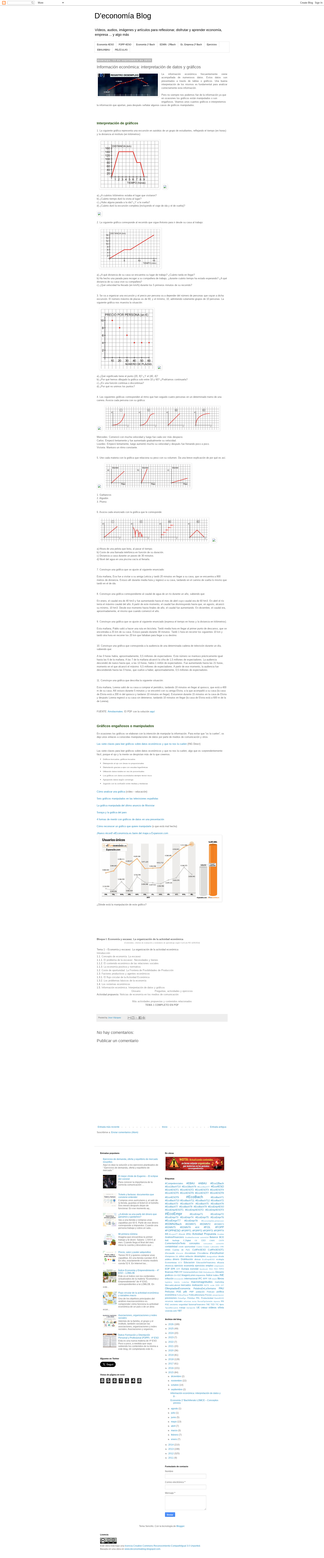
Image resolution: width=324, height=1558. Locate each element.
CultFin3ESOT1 (216, 1249)
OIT (222, 1285)
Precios (208, 1295)
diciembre (176, 1376)
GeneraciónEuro (190, 1272)
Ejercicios (212, 44)
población (200, 1292)
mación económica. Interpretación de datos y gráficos (135, 987)
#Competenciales (174, 1183)
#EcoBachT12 (202, 1200)
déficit (181, 1256)
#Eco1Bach (217, 1183)
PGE (178, 1291)
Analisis (220, 1234)
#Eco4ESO (217, 1186)
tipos (222, 1304)
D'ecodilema (202, 1253)
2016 (171, 1368)
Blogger (180, 1526)
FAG (211, 1269)
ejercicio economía (184, 1265)
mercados (186, 1285)
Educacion (189, 1262)
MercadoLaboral (172, 1285)
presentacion (218, 1295)
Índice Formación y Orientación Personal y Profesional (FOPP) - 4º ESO (138, 1336)
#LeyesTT (173, 1234)
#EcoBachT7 (171, 1206)
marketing (219, 1282)
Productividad (207, 1298)
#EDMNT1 (190, 1224)
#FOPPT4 (219, 1230)
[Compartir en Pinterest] (144, 1018)
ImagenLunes (189, 1275)
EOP (167, 1269)
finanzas (169, 1272)
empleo (209, 1265)
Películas (169, 1291)
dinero (176, 1259)
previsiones (171, 1298)
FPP (180, 1272)
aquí (152, 711)
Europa (185, 1269)
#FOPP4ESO (173, 1230)
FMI (176, 1272)
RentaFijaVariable (205, 1301)
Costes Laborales (211, 1247)
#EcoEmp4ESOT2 (194, 1210)
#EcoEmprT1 (196, 1214)
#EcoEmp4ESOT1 (174, 1210)
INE (222, 1275)
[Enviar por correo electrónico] (129, 1018)
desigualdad (212, 1256)
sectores (174, 1304)
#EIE (197, 1227)
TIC (217, 1304)
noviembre (176, 1380)
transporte (191, 1308)
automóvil (204, 1237)
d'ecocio (179, 1253)
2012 (171, 1453)
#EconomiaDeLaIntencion (212, 1221)
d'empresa (170, 1256)
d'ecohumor (217, 1252)
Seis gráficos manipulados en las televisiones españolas (127, 798)
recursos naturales (174, 1301)
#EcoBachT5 (202, 1203)
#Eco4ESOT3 (202, 1190)
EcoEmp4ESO (208, 1259)
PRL (198, 1298)
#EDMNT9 (185, 1227)
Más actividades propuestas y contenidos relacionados (162, 1001)
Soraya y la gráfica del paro (112, 812)
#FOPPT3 (208, 1230)
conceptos (194, 1243)
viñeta (221, 1307)
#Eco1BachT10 (173, 1186)
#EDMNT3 (219, 1224)
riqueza (217, 1301)
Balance (214, 1237)
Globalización (209, 1272)
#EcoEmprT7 (173, 1220)
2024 (171, 1333)
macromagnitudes (201, 1281)
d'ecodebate (190, 1253)
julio (173, 1413)
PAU (221, 1288)
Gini (200, 1272)
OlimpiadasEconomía (177, 1288)
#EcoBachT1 (217, 1197)
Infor (104, 987)
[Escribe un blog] (133, 1018)
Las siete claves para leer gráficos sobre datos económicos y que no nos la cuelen (142, 743)
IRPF (205, 1278)
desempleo (200, 1256)
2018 (171, 1359)
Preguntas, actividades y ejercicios (174, 991)
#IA (166, 1234)
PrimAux (191, 1298)
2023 (171, 1337)
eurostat (194, 1269)
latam (214, 1279)
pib (185, 1291)
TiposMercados (171, 1308)
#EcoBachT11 (187, 1200)
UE (198, 1307)
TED (213, 1304)
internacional (191, 1278)
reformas (187, 1301)
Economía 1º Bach (145, 44)
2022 (171, 1342)
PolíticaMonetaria (196, 1295)
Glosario (135, 991)
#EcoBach (194, 1197)
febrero (175, 1434)
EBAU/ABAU (103, 50)
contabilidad (171, 1246)
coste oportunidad (186, 1246)
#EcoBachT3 (171, 1203)
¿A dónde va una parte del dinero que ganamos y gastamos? (137, 1215)
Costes (199, 1247)
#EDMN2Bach (173, 1223)
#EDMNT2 (205, 1224)
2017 (171, 1363)
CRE (222, 1247)
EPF (178, 1269)
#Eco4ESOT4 (217, 1190)
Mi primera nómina (127, 1234)
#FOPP (219, 1227)
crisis (167, 1249)
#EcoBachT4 (186, 1203)
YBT (179, 1311)
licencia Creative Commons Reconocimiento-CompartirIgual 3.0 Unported (162, 1546)
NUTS (206, 1285)
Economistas (171, 1262)
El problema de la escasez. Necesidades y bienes (131, 960)
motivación (197, 1285)
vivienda (168, 1311)
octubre (175, 1385)
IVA (209, 1278)
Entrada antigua (218, 1127)
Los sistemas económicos (116, 984)
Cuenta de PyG (181, 1250)
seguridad (183, 1304)
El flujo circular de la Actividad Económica (126, 977)
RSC (167, 1304)
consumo (220, 1243)
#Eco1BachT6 (189, 1186)
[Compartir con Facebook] (140, 1018)
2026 (171, 1324)
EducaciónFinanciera (205, 1262)
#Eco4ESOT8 (217, 1193)
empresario (219, 1266)
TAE (208, 1304)
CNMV (212, 1240)
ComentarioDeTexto (175, 1243)
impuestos (201, 1275)
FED (216, 1269)
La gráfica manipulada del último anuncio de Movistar (125, 805)
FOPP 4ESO (125, 44)
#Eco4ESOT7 (202, 1193)
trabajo (182, 1308)
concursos (207, 1243)
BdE (167, 1240)
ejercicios (200, 1265)
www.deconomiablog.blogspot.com (142, 1549)
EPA (173, 1269)
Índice (209, 1275)
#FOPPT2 (197, 1230)
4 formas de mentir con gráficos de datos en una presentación (130, 819)
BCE (221, 1237)
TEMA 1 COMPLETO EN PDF (162, 1005)
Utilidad (204, 1308)
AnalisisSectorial (192, 1237)
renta (194, 1301)
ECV (180, 1263)
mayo (174, 1421)
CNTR (221, 1240)
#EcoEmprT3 (171, 1217)
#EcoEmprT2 (217, 1214)
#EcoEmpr (173, 1214)
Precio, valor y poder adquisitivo (134, 1252)
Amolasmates (115, 711)
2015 (171, 1372)
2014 (171, 1444)
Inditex (216, 1275)
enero (174, 1439)
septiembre (177, 1389)
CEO (203, 1240)
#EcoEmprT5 (202, 1217)
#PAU (188, 1234)
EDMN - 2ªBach (168, 44)
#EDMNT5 (170, 1227)
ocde (212, 1285)
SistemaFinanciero (196, 1304)
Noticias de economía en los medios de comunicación (149, 994)
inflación (169, 1278)
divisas (197, 1259)
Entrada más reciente (108, 1127)
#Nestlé (182, 1234)
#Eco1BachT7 (203, 1187)
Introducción (103, 953)
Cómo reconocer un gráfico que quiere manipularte (124, 826)
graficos (169, 1275)
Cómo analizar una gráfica (111, 791)
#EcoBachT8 (185, 1206)
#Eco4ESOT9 (172, 1197)
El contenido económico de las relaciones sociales (131, 963)
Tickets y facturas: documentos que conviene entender (136, 1195)
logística (168, 1282)
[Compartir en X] (136, 1018)
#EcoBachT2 (217, 1200)
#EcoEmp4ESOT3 (214, 1210)
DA (177, 1256)
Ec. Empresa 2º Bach (191, 44)
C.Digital (187, 1240)
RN (222, 1301)
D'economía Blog (122, 16)
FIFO (221, 1269)
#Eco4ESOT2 (187, 1190)
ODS (217, 1285)
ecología (220, 1259)
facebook (204, 1269)
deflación (189, 1256)
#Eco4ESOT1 (172, 1190)
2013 (171, 1449)
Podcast (210, 1292)
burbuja (175, 1240)
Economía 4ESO (105, 44)
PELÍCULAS (121, 50)
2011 (171, 1458)
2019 (171, 1355)
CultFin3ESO (199, 1249)
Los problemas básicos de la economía (125, 980)
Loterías (185, 1282)
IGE (179, 1275)
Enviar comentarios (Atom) (124, 1132)
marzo (174, 1430)
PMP (191, 1292)
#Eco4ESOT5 (172, 1193)
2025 (171, 1328)
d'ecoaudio (170, 1253)
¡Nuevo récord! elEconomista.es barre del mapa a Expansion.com (132, 833)
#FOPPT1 (186, 1230)
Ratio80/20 (219, 1298)
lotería (177, 1282)
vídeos (212, 1307)
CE (196, 1240)
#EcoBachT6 (217, 1203)
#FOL (207, 1227)
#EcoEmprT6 (217, 1217)
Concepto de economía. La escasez (121, 956)
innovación (179, 1279)
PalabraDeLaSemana (205, 1288)
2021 (171, 1346)
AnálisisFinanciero (174, 1237)
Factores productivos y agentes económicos (126, 973)
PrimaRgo (182, 1298)
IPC (200, 1278)
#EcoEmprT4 (187, 1217)
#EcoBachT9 (200, 1206)
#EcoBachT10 (172, 1200)
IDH (175, 1275)
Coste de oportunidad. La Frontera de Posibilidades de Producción (137, 970)
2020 (171, 1350)
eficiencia (169, 1266)
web (175, 1311)
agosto (174, 1408)
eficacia (220, 1262)
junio (174, 1417)
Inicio (164, 1127)
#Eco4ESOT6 (187, 1193)
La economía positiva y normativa (122, 966)
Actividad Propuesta (204, 1233)
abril (173, 1426)
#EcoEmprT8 (191, 1220)
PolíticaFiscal (182, 1295)
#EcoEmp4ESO (216, 1206)
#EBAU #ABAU (196, 1183)
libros (221, 1278)
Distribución (187, 1259)
